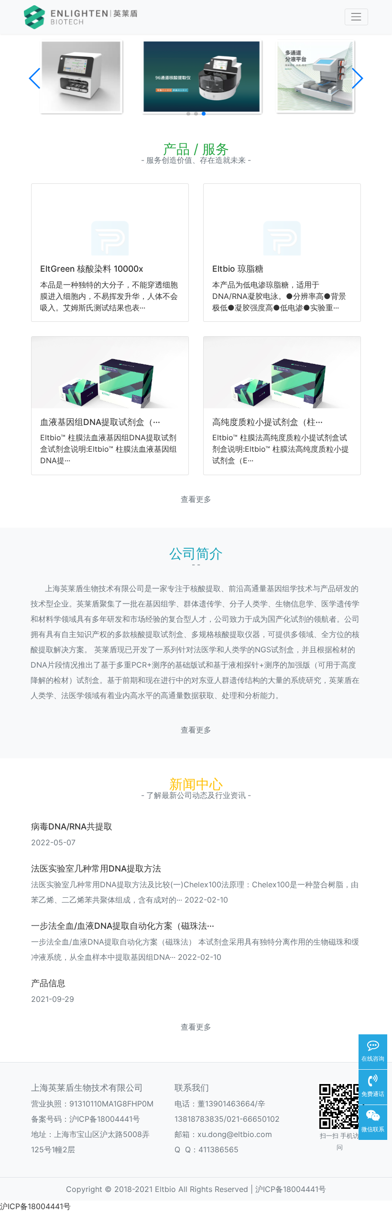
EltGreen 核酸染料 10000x (91, 269)
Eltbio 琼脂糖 (237, 269)
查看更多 (196, 499)
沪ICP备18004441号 (104, 1119)
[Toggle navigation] (356, 17)
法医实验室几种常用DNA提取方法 (96, 868)
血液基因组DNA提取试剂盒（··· (100, 422)
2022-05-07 (53, 842)
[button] (35, 78)
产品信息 (48, 983)
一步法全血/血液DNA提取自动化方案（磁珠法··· (122, 926)
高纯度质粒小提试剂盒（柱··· (267, 422)
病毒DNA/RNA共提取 (71, 826)
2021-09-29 (52, 999)
